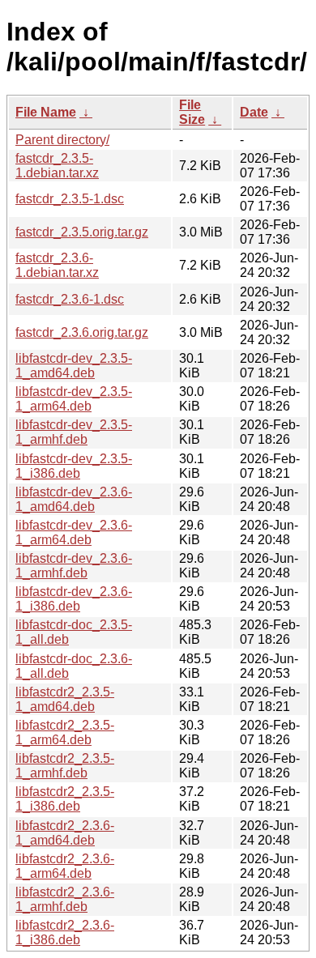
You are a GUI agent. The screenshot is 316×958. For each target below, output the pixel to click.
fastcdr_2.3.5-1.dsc (69, 199)
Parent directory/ (62, 140)
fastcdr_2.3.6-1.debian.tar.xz (57, 265)
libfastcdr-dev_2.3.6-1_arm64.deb (73, 532)
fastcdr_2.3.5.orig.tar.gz (81, 232)
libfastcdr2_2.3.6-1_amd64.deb (64, 833)
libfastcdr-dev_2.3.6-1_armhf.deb (73, 565)
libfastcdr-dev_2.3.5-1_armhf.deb (73, 432)
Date (254, 112)
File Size (192, 112)
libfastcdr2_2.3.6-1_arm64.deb (64, 866)
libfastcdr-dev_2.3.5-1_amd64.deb (73, 365)
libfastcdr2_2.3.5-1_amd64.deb (64, 699)
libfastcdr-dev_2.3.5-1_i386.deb (73, 466)
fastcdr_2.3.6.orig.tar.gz (81, 332)
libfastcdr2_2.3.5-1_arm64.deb (64, 732)
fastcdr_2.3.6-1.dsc (69, 299)
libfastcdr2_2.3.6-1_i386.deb (64, 932)
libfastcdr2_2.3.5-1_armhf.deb (64, 765)
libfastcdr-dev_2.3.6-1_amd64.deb (73, 499)
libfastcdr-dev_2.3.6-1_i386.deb (73, 599)
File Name (45, 112)
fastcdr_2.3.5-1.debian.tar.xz (57, 165)
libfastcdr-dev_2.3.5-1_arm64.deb (73, 399)
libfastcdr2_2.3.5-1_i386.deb (64, 799)
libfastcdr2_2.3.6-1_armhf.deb (64, 899)
